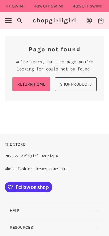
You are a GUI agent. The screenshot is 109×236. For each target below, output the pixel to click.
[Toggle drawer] (8, 20)
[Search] (19, 20)
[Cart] (100, 20)
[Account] (89, 20)
